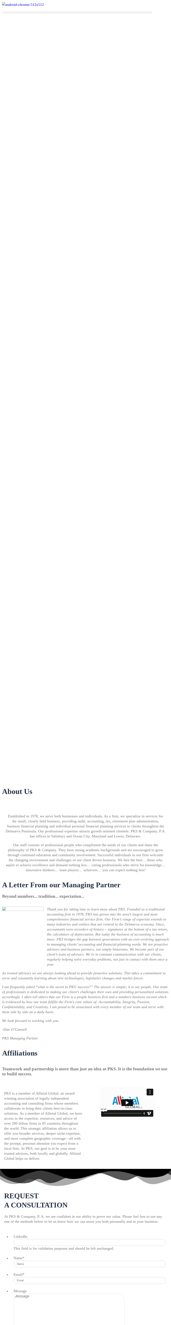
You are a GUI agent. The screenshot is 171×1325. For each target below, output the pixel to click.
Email (19, 1274)
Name (19, 1258)
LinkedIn (20, 1236)
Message (20, 1291)
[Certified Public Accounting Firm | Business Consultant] (23, 5)
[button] (77, 12)
